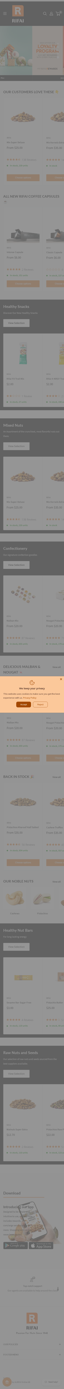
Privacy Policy (29, 697)
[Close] (61, 679)
